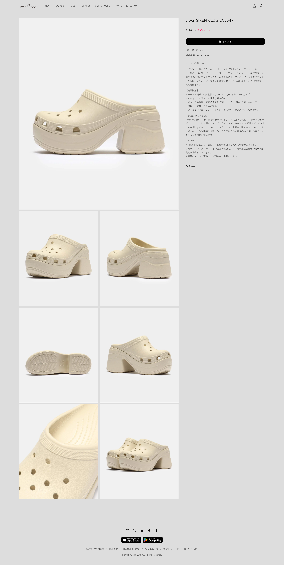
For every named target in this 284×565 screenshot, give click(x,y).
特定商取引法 (152, 549)
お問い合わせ (190, 549)
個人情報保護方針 (132, 549)
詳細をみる (225, 41)
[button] (48, 5)
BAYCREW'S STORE (95, 549)
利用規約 (113, 549)
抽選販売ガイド (171, 549)
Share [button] (192, 166)
